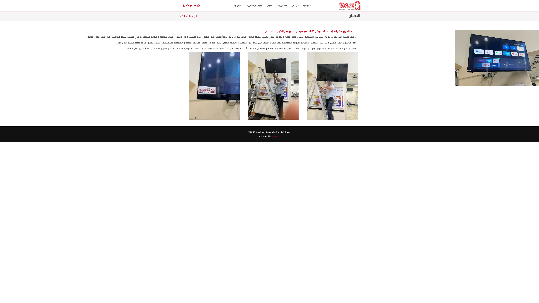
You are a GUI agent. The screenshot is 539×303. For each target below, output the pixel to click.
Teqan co (276, 136)
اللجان (269, 5)
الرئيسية (307, 5)
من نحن (295, 5)
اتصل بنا (237, 5)
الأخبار (183, 16)
